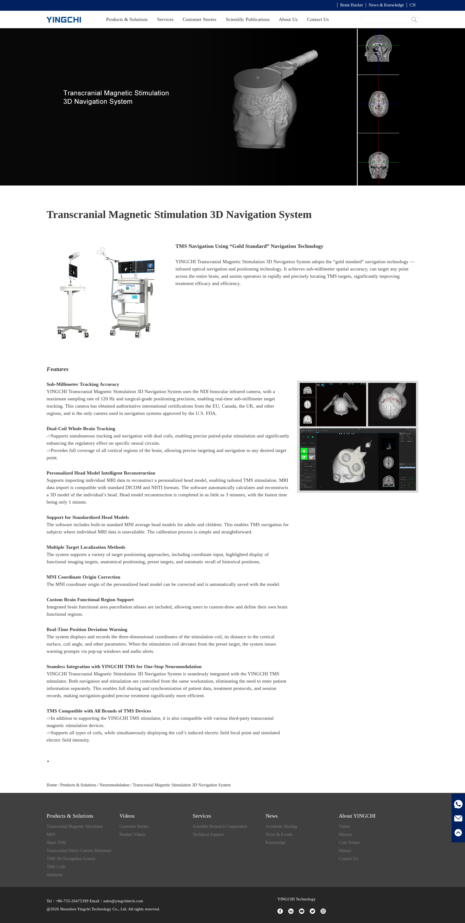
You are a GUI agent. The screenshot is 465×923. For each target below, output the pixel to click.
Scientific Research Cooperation (220, 826)
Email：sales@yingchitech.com (116, 901)
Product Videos (132, 834)
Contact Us (318, 19)
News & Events (279, 834)
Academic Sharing (281, 826)
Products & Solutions (127, 19)
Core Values (349, 842)
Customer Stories (199, 19)
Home (52, 785)
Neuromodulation (114, 785)
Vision (344, 826)
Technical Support (208, 834)
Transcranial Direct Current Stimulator (79, 850)
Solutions (54, 874)
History (345, 850)
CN (413, 5)
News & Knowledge (386, 5)
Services (165, 19)
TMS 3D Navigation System (71, 858)
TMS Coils (56, 866)
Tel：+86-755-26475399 (68, 901)
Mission (345, 834)
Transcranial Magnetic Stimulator (75, 826)
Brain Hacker (351, 5)
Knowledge (276, 842)
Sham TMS (56, 842)
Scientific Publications (248, 19)
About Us (288, 19)
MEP (51, 834)
